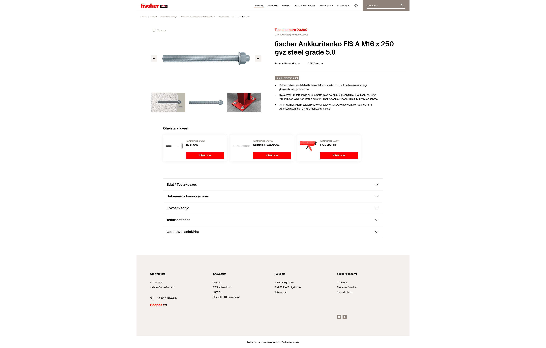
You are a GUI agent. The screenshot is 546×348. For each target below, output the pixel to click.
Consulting (342, 282)
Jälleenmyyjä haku (284, 282)
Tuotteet (153, 17)
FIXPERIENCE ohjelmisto (288, 287)
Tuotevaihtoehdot (285, 63)
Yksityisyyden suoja (290, 342)
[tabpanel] (168, 102)
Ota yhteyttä (156, 282)
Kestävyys (273, 5)
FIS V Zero (217, 292)
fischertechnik (344, 292)
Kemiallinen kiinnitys (169, 17)
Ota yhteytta (343, 5)
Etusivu (143, 17)
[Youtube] (339, 317)
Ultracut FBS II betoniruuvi (226, 297)
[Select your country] (356, 6)
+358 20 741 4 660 (167, 298)
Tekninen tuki (281, 292)
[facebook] (345, 317)
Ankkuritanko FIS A (226, 17)
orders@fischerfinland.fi (162, 287)
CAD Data (313, 63)
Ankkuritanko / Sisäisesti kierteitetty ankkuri (198, 17)
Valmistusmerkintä (271, 342)
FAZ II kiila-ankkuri (221, 287)
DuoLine (216, 282)
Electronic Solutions (347, 287)
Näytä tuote (205, 155)
